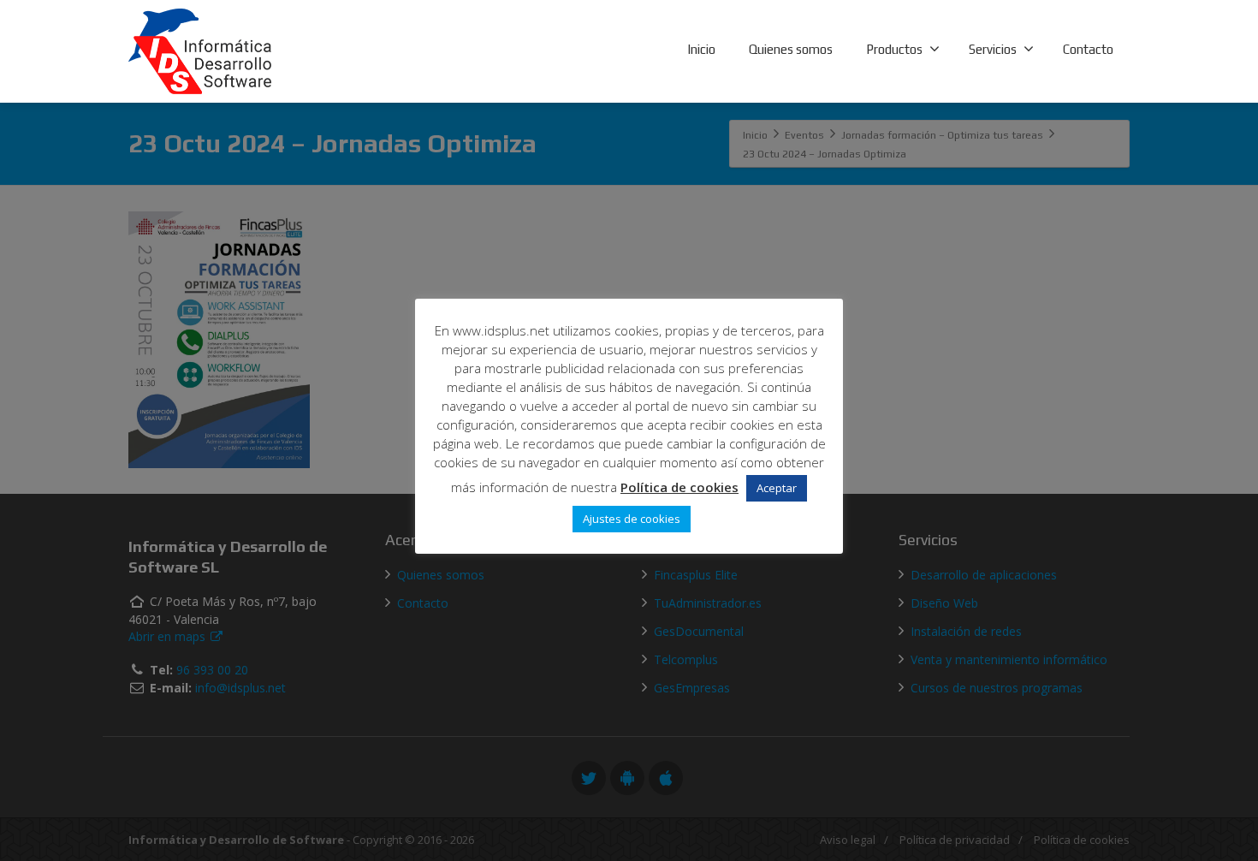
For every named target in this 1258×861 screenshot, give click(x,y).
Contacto (1088, 49)
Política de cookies (679, 487)
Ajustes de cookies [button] (631, 518)
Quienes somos (791, 49)
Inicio (701, 49)
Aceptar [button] (777, 488)
